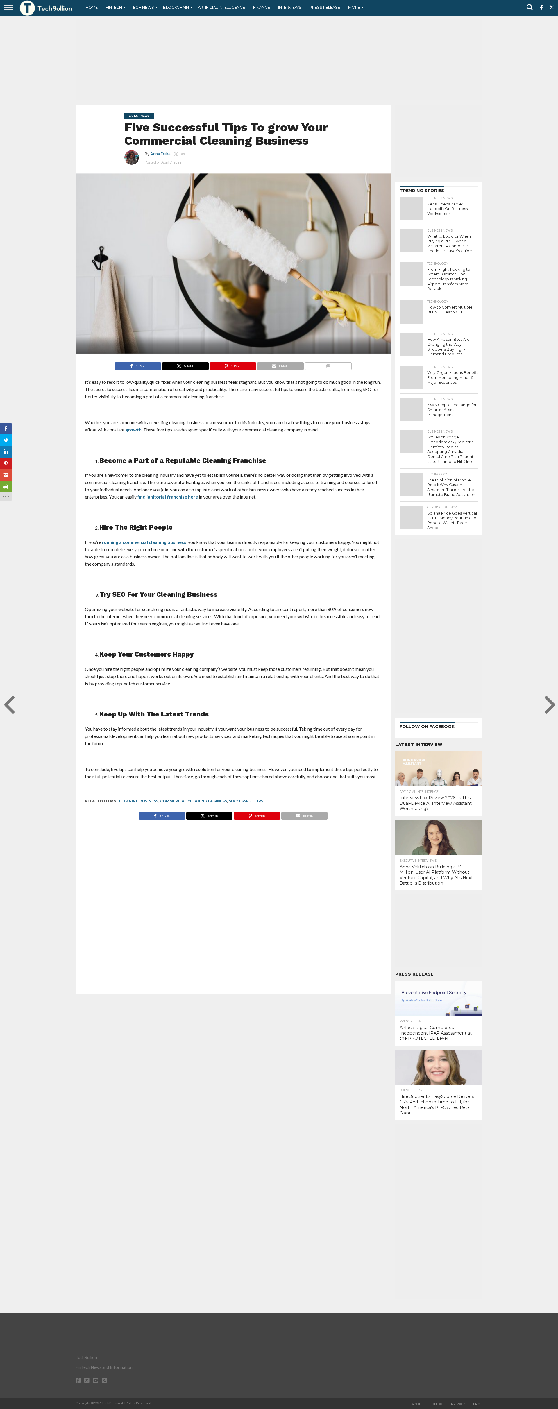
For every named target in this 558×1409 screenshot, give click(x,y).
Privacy (458, 1404)
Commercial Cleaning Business (193, 801)
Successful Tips (246, 801)
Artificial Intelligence (221, 7)
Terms (476, 1404)
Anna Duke (160, 153)
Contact (437, 1404)
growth (134, 429)
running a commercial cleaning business (144, 542)
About (418, 1404)
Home (91, 7)
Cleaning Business (138, 801)
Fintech (114, 7)
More (354, 7)
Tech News (142, 7)
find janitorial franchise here (167, 496)
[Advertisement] (279, 59)
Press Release (325, 7)
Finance (261, 7)
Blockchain (176, 7)
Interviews (289, 7)
